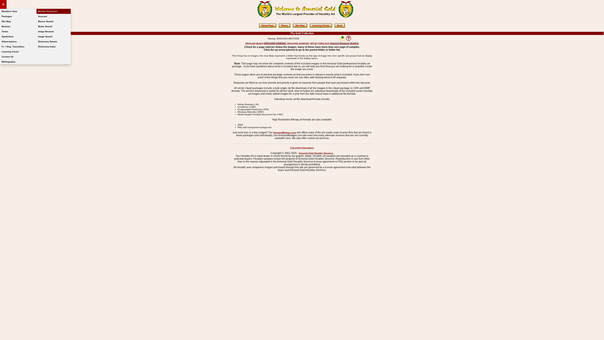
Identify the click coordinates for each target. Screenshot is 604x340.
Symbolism (7, 36)
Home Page (268, 25)
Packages (7, 16)
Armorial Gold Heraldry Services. (316, 153)
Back (339, 25)
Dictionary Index (47, 46)
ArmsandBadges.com (284, 132)
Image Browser (46, 31)
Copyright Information (302, 148)
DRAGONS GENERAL (275, 43)
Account (42, 16)
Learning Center (10, 51)
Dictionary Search (47, 41)
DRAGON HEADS (254, 43)
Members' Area (9, 11)
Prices (284, 25)
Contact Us (8, 56)
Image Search (45, 36)
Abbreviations (9, 41)
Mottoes (6, 26)
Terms (5, 31)
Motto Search (45, 26)
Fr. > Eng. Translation (13, 46)
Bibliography (8, 61)
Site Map (6, 21)
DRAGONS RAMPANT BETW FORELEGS (308, 43)
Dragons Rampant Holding (344, 43)
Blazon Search (45, 21)
